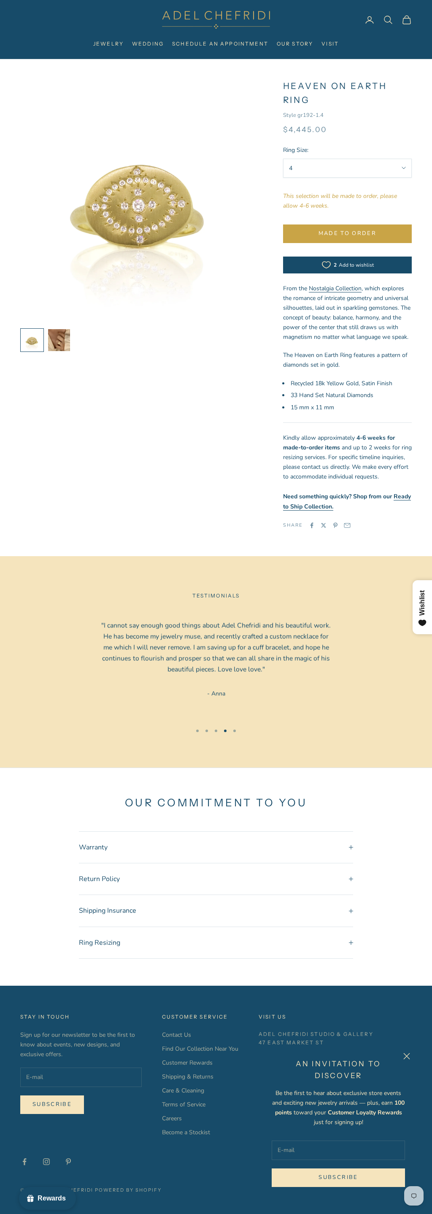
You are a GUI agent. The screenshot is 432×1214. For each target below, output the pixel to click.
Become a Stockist (186, 1132)
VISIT (330, 44)
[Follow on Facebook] (24, 1161)
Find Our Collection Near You (200, 1049)
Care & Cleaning (183, 1091)
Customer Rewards (187, 1063)
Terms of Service (183, 1104)
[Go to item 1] (32, 340)
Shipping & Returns (187, 1077)
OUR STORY (295, 44)
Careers (172, 1118)
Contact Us (176, 1035)
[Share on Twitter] (323, 525)
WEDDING (148, 44)
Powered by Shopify (128, 1190)
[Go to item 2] (59, 340)
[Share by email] (347, 525)
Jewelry (108, 44)
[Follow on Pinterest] (68, 1161)
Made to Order (347, 233)
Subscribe (338, 1177)
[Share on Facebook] (311, 525)
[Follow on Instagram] (46, 1161)
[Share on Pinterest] (335, 525)
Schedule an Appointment (220, 44)
